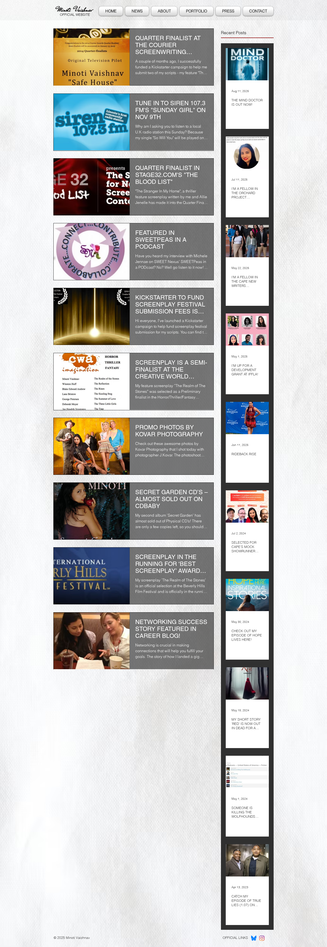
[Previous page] (103, 677)
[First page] (93, 677)
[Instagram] (262, 938)
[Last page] (173, 677)
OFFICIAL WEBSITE (75, 14)
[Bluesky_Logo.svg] (253, 938)
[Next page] (163, 677)
